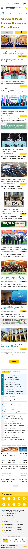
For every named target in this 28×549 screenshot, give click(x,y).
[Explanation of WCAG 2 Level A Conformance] (25, 546)
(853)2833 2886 (8, 517)
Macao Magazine (8, 524)
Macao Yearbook (8, 527)
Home (2, 12)
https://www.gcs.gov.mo (10, 513)
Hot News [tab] (6, 372)
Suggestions (20, 521)
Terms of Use (20, 532)
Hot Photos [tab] (16, 372)
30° (17, 4)
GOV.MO (6, 521)
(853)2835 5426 (19, 517)
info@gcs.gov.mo (8, 515)
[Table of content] (2, 8)
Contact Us (20, 524)
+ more (23, 485)
